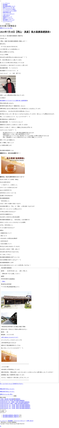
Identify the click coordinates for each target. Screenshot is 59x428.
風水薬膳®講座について (9, 6)
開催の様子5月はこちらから (7, 388)
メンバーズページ (7, 21)
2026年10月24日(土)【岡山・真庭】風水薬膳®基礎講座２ (14, 403)
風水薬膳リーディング (8, 19)
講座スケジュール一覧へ (6, 28)
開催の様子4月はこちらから (7, 391)
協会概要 (5, 4)
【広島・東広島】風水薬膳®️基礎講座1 (10, 399)
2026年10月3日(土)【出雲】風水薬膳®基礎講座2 (12, 400)
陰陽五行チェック (7, 16)
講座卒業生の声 (7, 12)
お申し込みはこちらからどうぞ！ (9, 337)
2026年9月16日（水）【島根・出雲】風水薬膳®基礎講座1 (15, 402)
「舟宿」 (3, 281)
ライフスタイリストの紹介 (10, 10)
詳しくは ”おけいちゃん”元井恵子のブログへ (11, 383)
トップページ (6, 3)
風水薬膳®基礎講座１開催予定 (11, 416)
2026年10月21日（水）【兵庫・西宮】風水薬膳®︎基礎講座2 (15, 406)
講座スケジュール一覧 (8, 7)
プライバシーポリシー (8, 13)
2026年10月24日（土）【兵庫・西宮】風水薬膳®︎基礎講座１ (15, 408)
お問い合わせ (6, 15)
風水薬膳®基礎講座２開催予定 (11, 415)
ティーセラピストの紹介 (9, 9)
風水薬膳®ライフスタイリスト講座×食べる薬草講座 (13, 100)
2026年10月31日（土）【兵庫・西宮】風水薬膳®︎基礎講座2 (15, 405)
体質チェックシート (8, 18)
